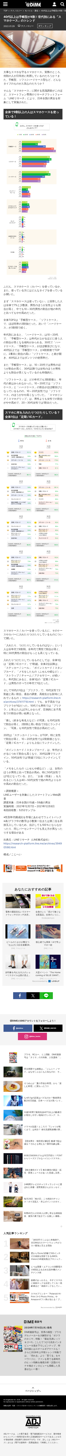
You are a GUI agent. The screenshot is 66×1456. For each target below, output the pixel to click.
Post (33, 995)
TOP (6, 10)
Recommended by (40, 981)
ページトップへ (33, 1390)
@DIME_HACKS (50, 1028)
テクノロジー (16, 10)
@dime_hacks (34, 1036)
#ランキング (45, 26)
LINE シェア (46, 995)
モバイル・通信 (31, 10)
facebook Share (19, 995)
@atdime (19, 1028)
